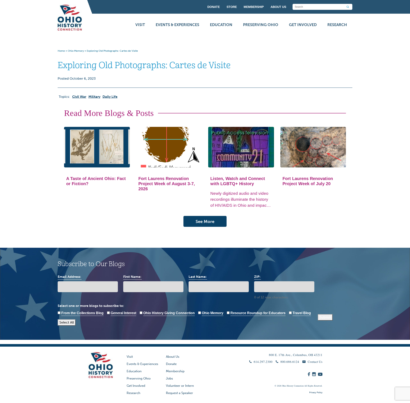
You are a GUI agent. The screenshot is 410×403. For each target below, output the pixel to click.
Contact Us (315, 361)
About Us (172, 357)
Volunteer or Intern (180, 386)
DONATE (213, 7)
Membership (175, 371)
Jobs (169, 378)
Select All (66, 322)
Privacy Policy (315, 392)
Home (61, 50)
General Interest (123, 313)
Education (221, 24)
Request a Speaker (179, 393)
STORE (232, 7)
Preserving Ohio (260, 24)
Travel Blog (302, 313)
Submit (325, 317)
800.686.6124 (289, 361)
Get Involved (303, 24)
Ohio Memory (76, 50)
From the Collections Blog (82, 313)
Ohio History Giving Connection (169, 313)
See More (205, 221)
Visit (140, 24)
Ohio (284, 385)
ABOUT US (278, 7)
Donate (171, 364)
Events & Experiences (177, 24)
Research (337, 24)
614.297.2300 (263, 361)
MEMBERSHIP (254, 7)
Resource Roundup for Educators (258, 313)
